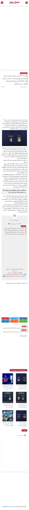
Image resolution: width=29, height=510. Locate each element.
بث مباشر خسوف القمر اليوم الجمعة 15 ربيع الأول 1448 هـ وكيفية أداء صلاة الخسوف (14, 228)
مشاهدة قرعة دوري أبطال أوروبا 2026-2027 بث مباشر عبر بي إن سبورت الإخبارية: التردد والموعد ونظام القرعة (14, 230)
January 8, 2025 (13, 276)
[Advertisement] (14, 23)
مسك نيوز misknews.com (8, 506)
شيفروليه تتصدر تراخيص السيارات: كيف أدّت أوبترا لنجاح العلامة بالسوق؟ (14, 234)
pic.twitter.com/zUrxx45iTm (12, 274)
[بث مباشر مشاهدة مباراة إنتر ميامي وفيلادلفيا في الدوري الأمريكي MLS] (21, 415)
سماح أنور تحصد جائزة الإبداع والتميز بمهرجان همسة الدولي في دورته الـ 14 (14, 232)
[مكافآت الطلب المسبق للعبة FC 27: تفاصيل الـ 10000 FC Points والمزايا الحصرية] (7, 415)
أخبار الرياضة (23, 73)
